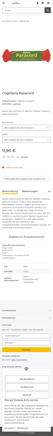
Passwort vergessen (11, 355)
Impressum (9, 428)
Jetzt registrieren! (19, 359)
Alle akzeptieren (27, 379)
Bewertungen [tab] (30, 191)
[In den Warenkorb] (4, 29)
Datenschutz (22, 428)
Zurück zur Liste (10, 21)
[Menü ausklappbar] (3, 1)
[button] (37, 3)
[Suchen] (48, 10)
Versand (24, 157)
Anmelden (26, 349)
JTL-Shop (31, 432)
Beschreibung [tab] (10, 191)
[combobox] (26, 128)
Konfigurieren (27, 387)
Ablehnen (27, 395)
